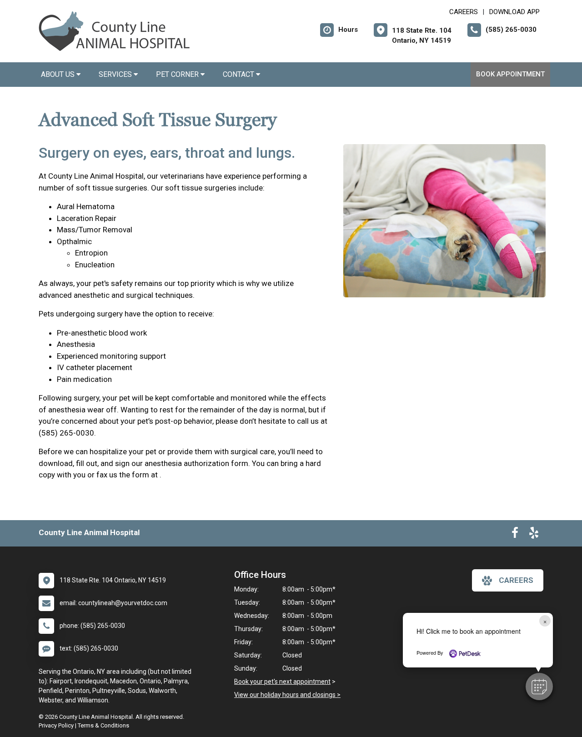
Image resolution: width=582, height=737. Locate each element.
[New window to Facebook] (515, 534)
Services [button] (116, 74)
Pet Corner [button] (178, 74)
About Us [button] (58, 74)
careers (516, 580)
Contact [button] (239, 74)
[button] (539, 686)
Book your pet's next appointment (282, 681)
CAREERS (463, 12)
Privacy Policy (56, 725)
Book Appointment (510, 74)
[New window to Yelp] (533, 534)
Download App (514, 12)
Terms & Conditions (103, 725)
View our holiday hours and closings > (287, 694)
